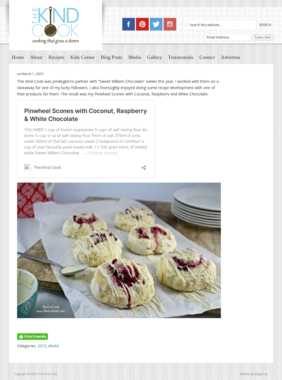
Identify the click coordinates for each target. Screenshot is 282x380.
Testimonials (180, 57)
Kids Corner (82, 57)
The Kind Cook (56, 25)
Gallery (154, 57)
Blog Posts (111, 57)
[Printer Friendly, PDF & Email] (32, 335)
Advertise (230, 57)
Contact (207, 57)
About (36, 57)
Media (134, 57)
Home (18, 57)
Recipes (56, 57)
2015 (41, 345)
